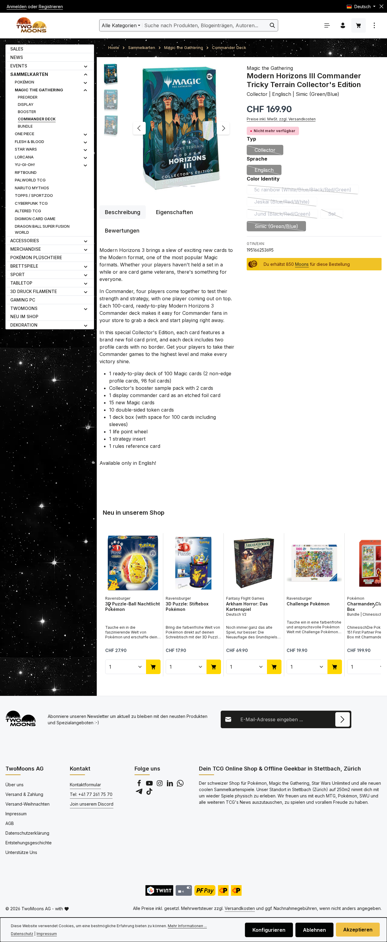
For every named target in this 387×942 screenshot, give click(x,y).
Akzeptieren (357, 930)
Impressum (16, 813)
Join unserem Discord (91, 804)
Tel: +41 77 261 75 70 (91, 794)
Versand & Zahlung (24, 794)
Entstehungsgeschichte (28, 842)
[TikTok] (149, 793)
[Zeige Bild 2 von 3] (185, 186)
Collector (269, 151)
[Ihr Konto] (343, 25)
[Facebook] (140, 784)
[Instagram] (160, 784)
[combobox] (204, 25)
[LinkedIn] (170, 784)
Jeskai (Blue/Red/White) (285, 203)
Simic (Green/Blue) (280, 227)
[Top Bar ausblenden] (381, 6)
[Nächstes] (223, 128)
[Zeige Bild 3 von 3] (192, 186)
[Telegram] (140, 793)
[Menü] (327, 25)
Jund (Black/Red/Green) (286, 215)
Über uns (14, 784)
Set (335, 215)
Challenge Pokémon (308, 603)
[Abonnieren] (342, 719)
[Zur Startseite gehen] (31, 25)
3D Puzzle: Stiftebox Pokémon (187, 606)
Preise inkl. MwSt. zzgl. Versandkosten (281, 119)
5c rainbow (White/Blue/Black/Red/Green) (306, 190)
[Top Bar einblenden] (374, 25)
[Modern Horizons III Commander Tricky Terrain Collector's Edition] (181, 128)
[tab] (122, 212)
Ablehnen (314, 930)
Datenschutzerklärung (27, 833)
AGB (9, 823)
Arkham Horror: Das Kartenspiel (247, 606)
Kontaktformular (85, 784)
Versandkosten (240, 908)
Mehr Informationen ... (187, 926)
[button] (85, 66)
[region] (167, 128)
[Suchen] (272, 25)
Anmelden (17, 6)
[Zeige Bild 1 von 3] (173, 186)
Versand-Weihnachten (27, 804)
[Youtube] (150, 784)
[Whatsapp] (180, 784)
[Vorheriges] (139, 128)
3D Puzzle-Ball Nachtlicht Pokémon (132, 606)
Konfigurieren (268, 930)
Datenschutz (22, 933)
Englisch (268, 171)
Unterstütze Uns (21, 852)
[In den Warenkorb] (153, 666)
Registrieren (51, 6)
